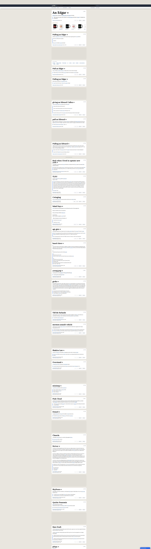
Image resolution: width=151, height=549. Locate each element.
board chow (54, 265)
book (67, 121)
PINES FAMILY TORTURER (60, 319)
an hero (70, 62)
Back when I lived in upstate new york (57, 171)
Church (55, 330)
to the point (61, 36)
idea (73, 366)
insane (69, 15)
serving (64, 164)
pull (59, 124)
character (57, 124)
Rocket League (64, 15)
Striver (53, 471)
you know (59, 390)
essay (70, 181)
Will (70, 284)
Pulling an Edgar (58, 62)
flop (71, 437)
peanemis (60, 507)
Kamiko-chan (58, 126)
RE (69, 17)
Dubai (64, 354)
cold (62, 216)
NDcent (63, 171)
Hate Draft (54, 541)
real (80, 182)
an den (74, 62)
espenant (60, 114)
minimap (54, 393)
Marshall (69, 460)
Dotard (53, 417)
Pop (69, 284)
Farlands (61, 317)
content (70, 231)
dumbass (62, 70)
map (53, 387)
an (67, 62)
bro (62, 317)
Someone (54, 15)
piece (64, 505)
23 (63, 274)
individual (56, 413)
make (68, 413)
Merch (84, 20)
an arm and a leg (82, 62)
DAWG (59, 152)
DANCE (62, 149)
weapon (58, 437)
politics (60, 462)
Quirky (53, 504)
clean (59, 256)
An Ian (54, 64)
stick (73, 256)
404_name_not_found (58, 497)
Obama (57, 468)
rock (54, 288)
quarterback (75, 538)
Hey (55, 38)
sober (56, 402)
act (54, 70)
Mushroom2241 (59, 509)
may (73, 449)
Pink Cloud (54, 406)
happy (63, 403)
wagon (61, 326)
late (66, 272)
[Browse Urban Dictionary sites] (54, 5)
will (82, 164)
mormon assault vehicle (55, 332)
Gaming (70, 7)
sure (74, 536)
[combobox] (76, 5)
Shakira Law (54, 357)
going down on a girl (59, 104)
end (77, 36)
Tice (56, 354)
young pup (54, 276)
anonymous (59, 199)
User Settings (97, 7)
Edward (62, 124)
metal (60, 293)
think (62, 83)
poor (82, 491)
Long (60, 178)
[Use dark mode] (98, 5)
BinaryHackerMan (58, 265)
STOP (56, 42)
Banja (56, 238)
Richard (54, 354)
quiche (58, 507)
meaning (56, 178)
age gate (54, 238)
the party (64, 72)
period (64, 81)
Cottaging (54, 201)
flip (70, 437)
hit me (57, 439)
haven (54, 83)
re (56, 274)
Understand (65, 178)
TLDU (53, 192)
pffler (56, 541)
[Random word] (95, 5)
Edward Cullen (62, 110)
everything (64, 387)
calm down (71, 415)
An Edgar (54, 20)
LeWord (56, 393)
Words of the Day (54, 7)
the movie (64, 507)
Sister (54, 181)
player (63, 389)
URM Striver (56, 471)
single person (58, 36)
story (76, 164)
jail (60, 220)
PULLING (60, 42)
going (58, 415)
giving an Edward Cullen (55, 114)
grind (75, 146)
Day (59, 330)
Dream (73, 462)
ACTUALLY (71, 17)
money (75, 403)
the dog (57, 276)
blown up (64, 415)
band (66, 292)
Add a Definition (93, 7)
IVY (69, 464)
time (66, 81)
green (53, 208)
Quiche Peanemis (55, 509)
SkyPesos (54, 497)
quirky (68, 505)
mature (77, 231)
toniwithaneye (57, 406)
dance (70, 146)
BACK (78, 17)
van (64, 326)
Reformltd (57, 357)
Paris (65, 494)
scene (59, 284)
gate (79, 233)
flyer (69, 491)
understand (55, 364)
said (59, 222)
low (70, 315)
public (73, 199)
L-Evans (55, 192)
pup (61, 274)
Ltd (64, 352)
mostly (57, 387)
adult (62, 272)
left (77, 538)
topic (58, 364)
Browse (58, 7)
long (62, 81)
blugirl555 (57, 74)
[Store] (97, 5)
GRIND (68, 149)
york (63, 167)
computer (71, 247)
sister (66, 366)
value (84, 491)
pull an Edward (54, 126)
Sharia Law (58, 352)
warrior (74, 329)
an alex (58, 64)
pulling (66, 83)
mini (63, 326)
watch (83, 231)
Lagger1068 (56, 20)
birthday (54, 234)
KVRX (59, 332)
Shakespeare (63, 212)
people (66, 252)
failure (70, 455)
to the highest (65, 364)
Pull (74, 72)
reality (76, 402)
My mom (54, 439)
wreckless (59, 70)
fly (70, 495)
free (57, 72)
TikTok (58, 317)
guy (57, 403)
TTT (66, 464)
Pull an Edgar (64, 62)
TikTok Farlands (54, 319)
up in (59, 220)
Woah (55, 190)
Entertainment (65, 7)
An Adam (77, 62)
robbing (76, 366)
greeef (56, 201)
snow (84, 167)
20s (71, 272)
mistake (77, 352)
